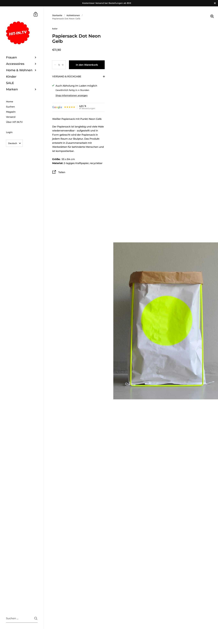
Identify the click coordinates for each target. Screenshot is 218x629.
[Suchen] (36, 618)
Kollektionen (73, 15)
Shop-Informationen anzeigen (72, 95)
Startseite (57, 15)
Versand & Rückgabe (66, 76)
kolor (54, 28)
